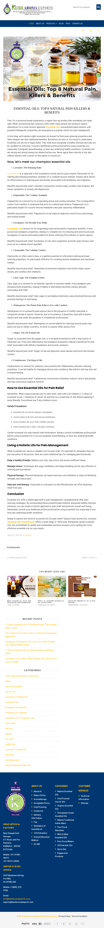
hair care (9, 739)
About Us (40, 24)
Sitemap (84, 803)
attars (8, 681)
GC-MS (37, 844)
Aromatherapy (40, 799)
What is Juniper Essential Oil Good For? (51, 602)
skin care (9, 755)
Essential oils (53, 127)
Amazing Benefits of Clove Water (81, 602)
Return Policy (40, 795)
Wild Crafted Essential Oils (18, 765)
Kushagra (27, 535)
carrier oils (10, 691)
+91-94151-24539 (11, 861)
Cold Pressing (40, 807)
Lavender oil (13, 173)
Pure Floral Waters (65, 841)
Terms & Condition (79, 916)
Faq (35, 822)
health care (10, 744)
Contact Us (77, 24)
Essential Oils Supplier (16, 712)
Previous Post (18, 558)
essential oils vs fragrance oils (20, 718)
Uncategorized (12, 760)
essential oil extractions (16, 697)
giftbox (8, 733)
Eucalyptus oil (14, 228)
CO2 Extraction (40, 833)
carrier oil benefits (13, 686)
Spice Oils (61, 849)
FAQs (68, 24)
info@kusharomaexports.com (16, 899)
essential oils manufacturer (21, 522)
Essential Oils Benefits (16, 707)
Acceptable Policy (42, 803)
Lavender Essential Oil (16, 749)
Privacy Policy (64, 916)
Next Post (88, 558)
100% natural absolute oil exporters (22, 676)
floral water (10, 723)
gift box (9, 728)
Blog (61, 24)
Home (31, 24)
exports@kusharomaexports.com (18, 902)
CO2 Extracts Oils (64, 845)
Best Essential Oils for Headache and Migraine (19, 602)
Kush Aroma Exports (32, 916)
